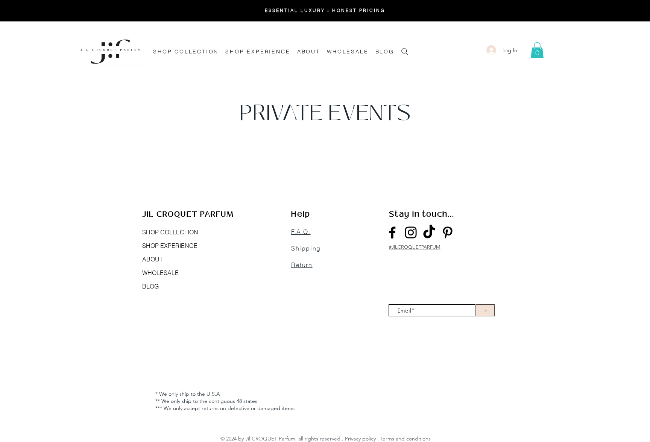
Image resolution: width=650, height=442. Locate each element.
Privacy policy (360, 438)
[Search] (404, 51)
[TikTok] (429, 232)
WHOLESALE (160, 272)
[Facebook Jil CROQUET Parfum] (392, 232)
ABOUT (152, 259)
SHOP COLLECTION (170, 232)
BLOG (150, 286)
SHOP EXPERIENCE (169, 245)
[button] (537, 50)
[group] (325, 161)
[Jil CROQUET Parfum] (448, 232)
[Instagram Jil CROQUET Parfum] (411, 232)
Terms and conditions (405, 438)
